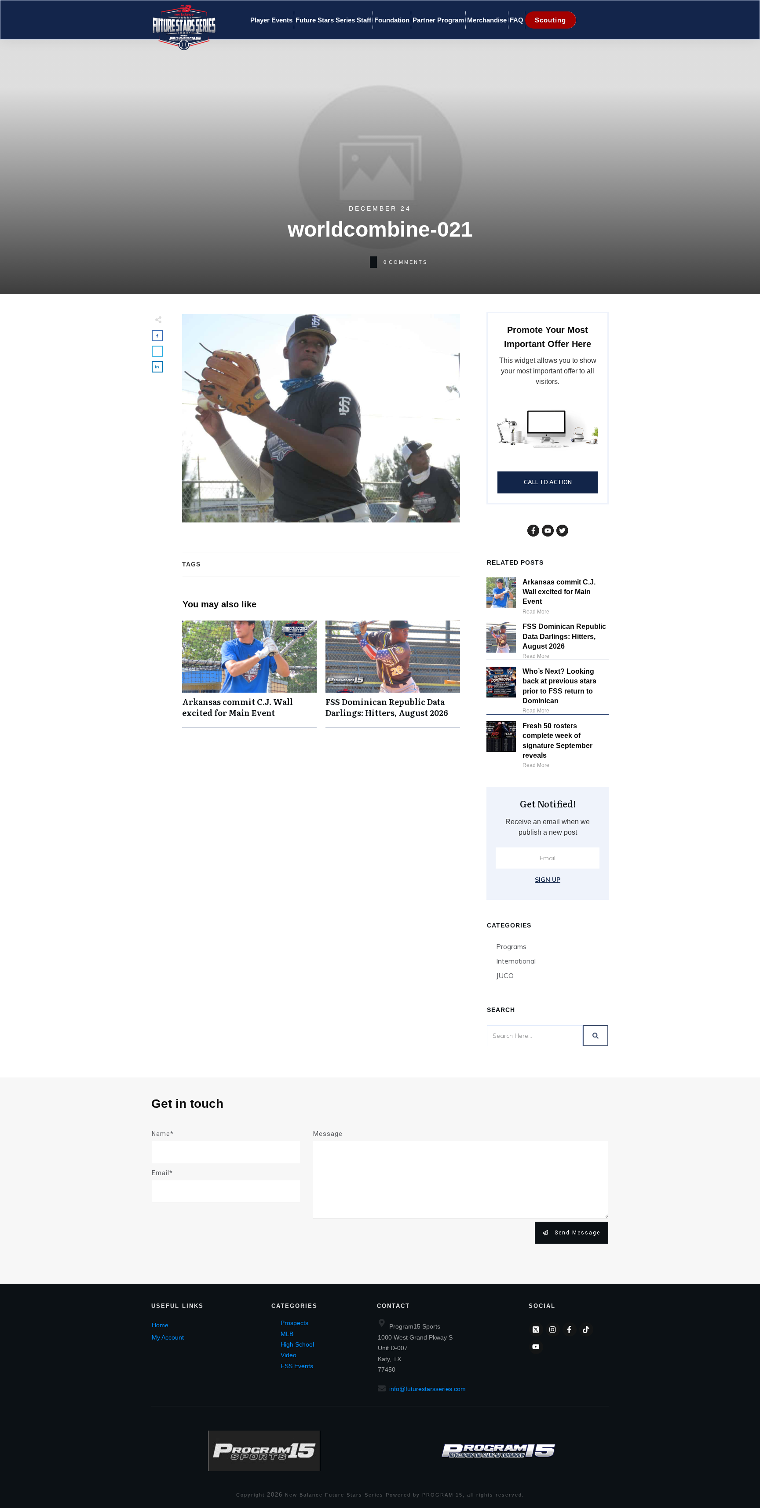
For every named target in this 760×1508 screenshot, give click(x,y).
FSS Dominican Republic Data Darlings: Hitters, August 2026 (392, 674)
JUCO (505, 975)
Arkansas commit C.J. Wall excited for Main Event (249, 674)
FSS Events (297, 1365)
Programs (511, 946)
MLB (287, 1333)
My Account (168, 1337)
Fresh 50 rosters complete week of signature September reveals (557, 740)
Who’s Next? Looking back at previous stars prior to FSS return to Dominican (559, 686)
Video (288, 1354)
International (516, 961)
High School (297, 1344)
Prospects (294, 1322)
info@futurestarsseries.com (427, 1388)
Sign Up (547, 880)
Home (160, 1325)
